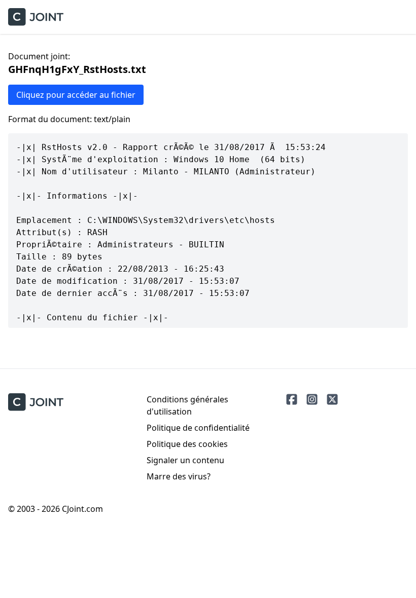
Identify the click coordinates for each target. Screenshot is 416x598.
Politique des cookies (187, 444)
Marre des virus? (179, 476)
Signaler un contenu (185, 460)
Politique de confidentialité (198, 427)
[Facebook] (292, 399)
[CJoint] (35, 402)
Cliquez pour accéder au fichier (75, 94)
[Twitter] (332, 399)
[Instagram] (312, 399)
